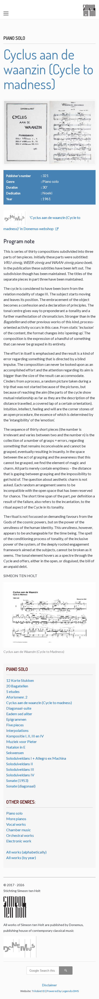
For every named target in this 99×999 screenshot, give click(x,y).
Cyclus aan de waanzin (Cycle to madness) (39, 702)
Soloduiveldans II (19, 764)
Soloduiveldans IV (20, 775)
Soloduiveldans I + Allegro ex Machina (36, 758)
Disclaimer (49, 985)
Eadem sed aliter (19, 713)
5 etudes (13, 691)
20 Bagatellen (17, 686)
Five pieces (15, 725)
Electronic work (18, 841)
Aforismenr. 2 (16, 697)
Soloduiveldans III (20, 769)
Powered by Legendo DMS (63, 991)
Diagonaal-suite (18, 708)
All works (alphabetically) (26, 852)
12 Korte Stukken (20, 680)
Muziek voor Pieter (21, 741)
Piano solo (14, 813)
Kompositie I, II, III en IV (25, 736)
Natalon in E (15, 747)
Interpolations (17, 730)
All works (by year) (21, 857)
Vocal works (16, 824)
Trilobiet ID (38, 991)
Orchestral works (20, 835)
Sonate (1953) (17, 780)
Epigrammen (16, 719)
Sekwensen (15, 752)
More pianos (16, 818)
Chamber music (18, 830)
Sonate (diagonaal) (20, 786)
